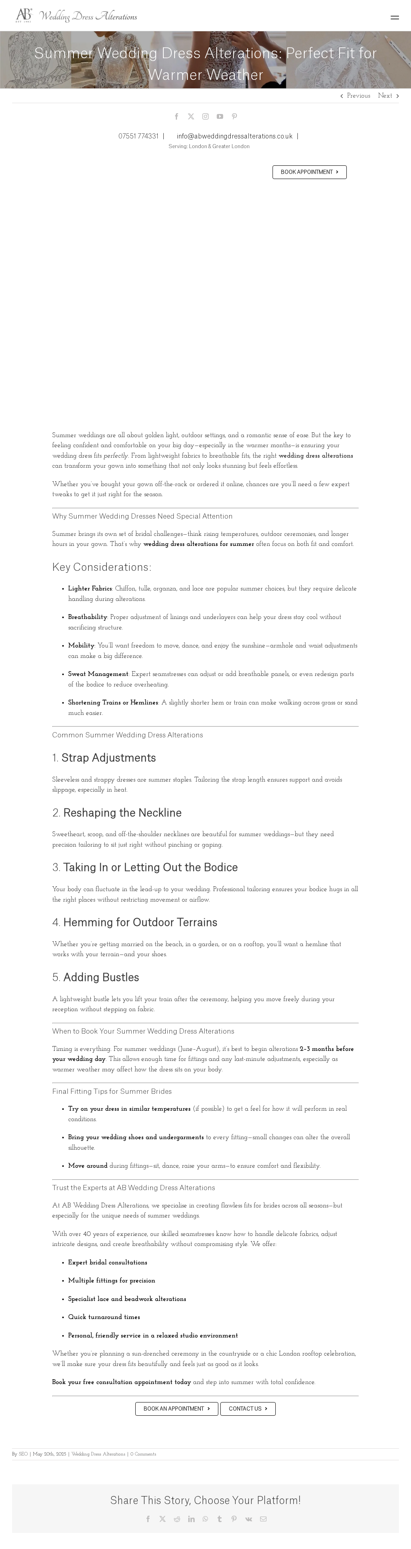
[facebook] (176, 116)
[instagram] (205, 116)
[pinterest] (234, 116)
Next (385, 95)
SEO (23, 1454)
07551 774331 (138, 136)
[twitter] (191, 116)
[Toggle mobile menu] (395, 17)
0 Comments (143, 1454)
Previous (358, 95)
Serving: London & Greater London (208, 146)
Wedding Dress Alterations (98, 1454)
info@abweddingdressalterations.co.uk (235, 136)
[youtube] (220, 116)
